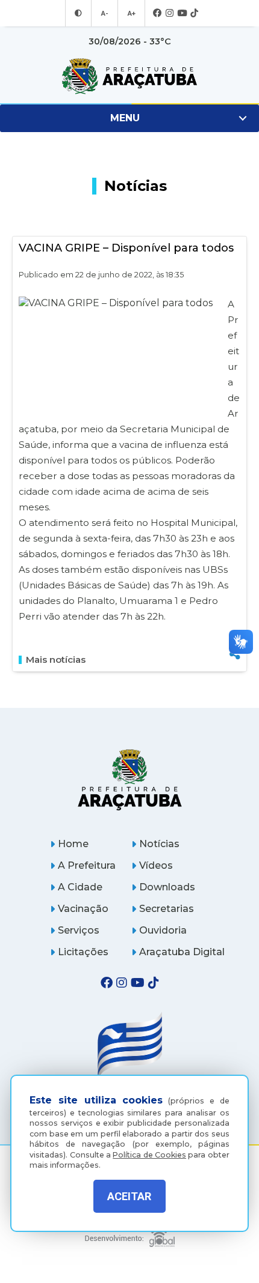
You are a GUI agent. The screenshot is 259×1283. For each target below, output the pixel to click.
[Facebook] (157, 13)
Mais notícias (56, 659)
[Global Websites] (129, 1234)
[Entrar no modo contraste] (78, 13)
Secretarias (166, 908)
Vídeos (156, 865)
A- (104, 13)
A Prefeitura (87, 865)
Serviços (78, 930)
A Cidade (80, 887)
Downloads (167, 887)
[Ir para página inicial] (129, 76)
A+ (131, 13)
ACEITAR (129, 1196)
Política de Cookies (149, 1154)
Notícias (159, 844)
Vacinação (83, 908)
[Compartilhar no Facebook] (234, 593)
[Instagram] (169, 13)
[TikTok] (194, 13)
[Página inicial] (129, 779)
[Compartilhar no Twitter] (234, 612)
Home (73, 844)
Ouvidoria (163, 930)
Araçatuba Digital (182, 952)
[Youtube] (182, 13)
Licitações (83, 952)
